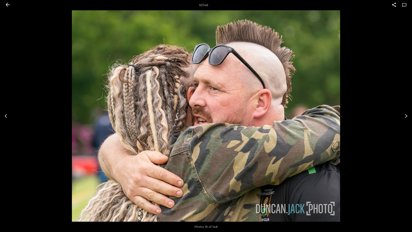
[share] (394, 5)
